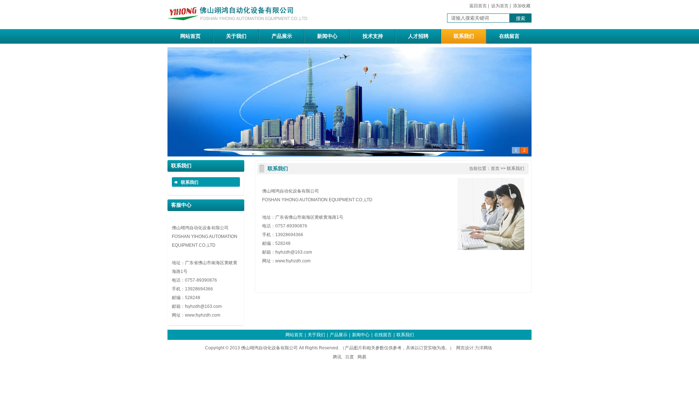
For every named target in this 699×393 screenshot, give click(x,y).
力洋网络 (483, 347)
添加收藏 (521, 5)
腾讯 (337, 357)
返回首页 (478, 5)
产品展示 (282, 36)
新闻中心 (327, 36)
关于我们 (236, 36)
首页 (495, 168)
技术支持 (373, 36)
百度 (349, 357)
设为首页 (500, 5)
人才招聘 (418, 36)
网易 (362, 357)
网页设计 (465, 347)
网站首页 (190, 36)
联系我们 (464, 36)
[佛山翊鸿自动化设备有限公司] (240, 25)
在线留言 (509, 36)
